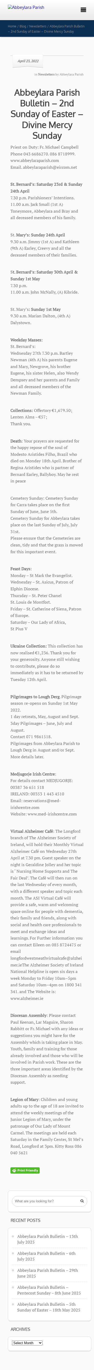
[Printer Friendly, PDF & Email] (25, 1169)
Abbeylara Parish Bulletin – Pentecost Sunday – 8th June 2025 (49, 1290)
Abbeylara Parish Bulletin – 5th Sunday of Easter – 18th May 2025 (48, 1307)
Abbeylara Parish (72, 74)
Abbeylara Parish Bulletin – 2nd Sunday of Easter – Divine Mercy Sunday (47, 114)
